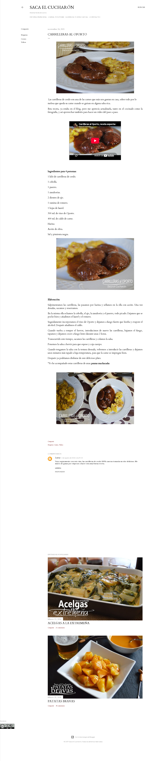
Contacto (94, 17)
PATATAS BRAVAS (61, 701)
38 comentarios (60, 706)
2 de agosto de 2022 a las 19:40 (72, 458)
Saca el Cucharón (52, 7)
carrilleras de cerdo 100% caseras (99, 461)
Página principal (38, 17)
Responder (60, 472)
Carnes (23, 39)
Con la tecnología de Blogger (85, 737)
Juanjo (58, 458)
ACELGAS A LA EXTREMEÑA (68, 623)
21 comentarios (60, 628)
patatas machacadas (100, 363)
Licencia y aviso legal (77, 17)
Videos (23, 42)
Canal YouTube (56, 17)
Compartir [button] (25, 29)
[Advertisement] (95, 530)
